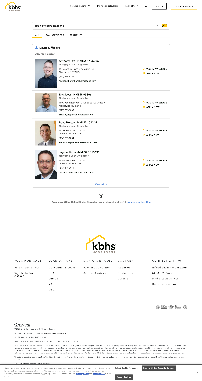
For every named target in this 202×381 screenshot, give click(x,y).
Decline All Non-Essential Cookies (158, 368)
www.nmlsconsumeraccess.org (53, 333)
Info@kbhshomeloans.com (170, 268)
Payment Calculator (96, 268)
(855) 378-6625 (162, 273)
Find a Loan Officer (165, 279)
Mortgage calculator (107, 6)
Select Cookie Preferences (127, 368)
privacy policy (82, 374)
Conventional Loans (62, 268)
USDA (53, 290)
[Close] (198, 372)
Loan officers (132, 6)
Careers (123, 279)
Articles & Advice (94, 273)
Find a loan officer (184, 6)
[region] (101, 372)
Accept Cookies (124, 377)
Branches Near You (165, 284)
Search (146, 6)
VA (50, 284)
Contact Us (125, 273)
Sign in (159, 6)
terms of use (99, 374)
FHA (52, 273)
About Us (124, 268)
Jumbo (53, 279)
